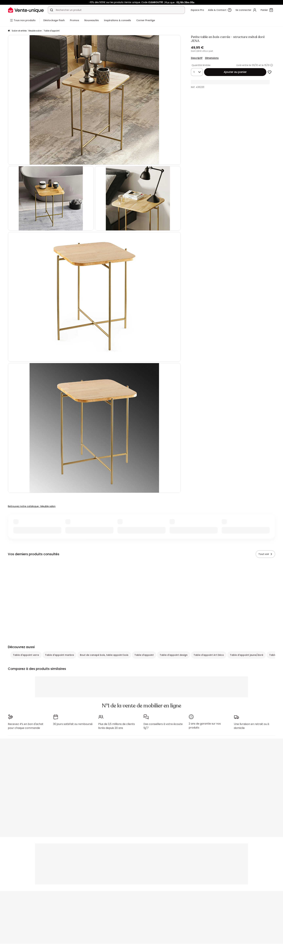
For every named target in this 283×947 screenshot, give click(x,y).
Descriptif (196, 58)
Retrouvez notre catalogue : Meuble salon (32, 506)
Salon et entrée (19, 30)
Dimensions (212, 58)
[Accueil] (9, 30)
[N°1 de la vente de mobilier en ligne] (26, 9)
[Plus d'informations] (271, 65)
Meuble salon (35, 30)
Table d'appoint (51, 30)
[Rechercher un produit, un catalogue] (51, 10)
